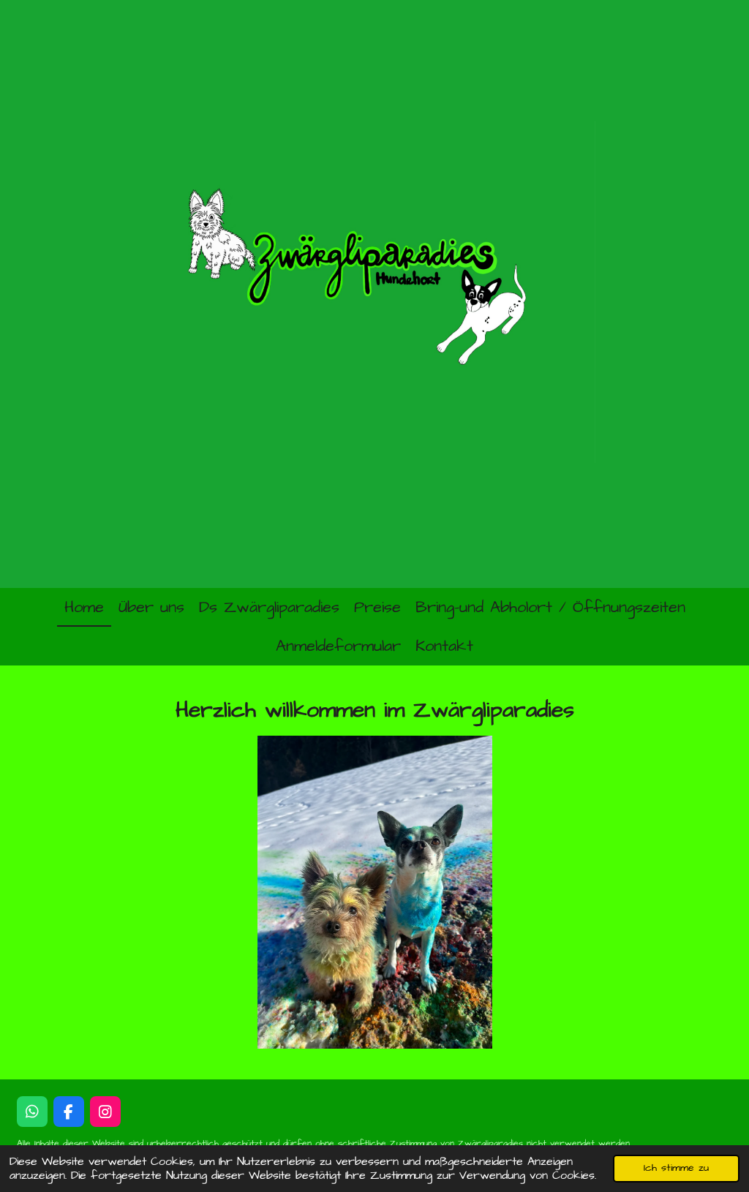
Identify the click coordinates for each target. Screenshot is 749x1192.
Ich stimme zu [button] (676, 1168)
